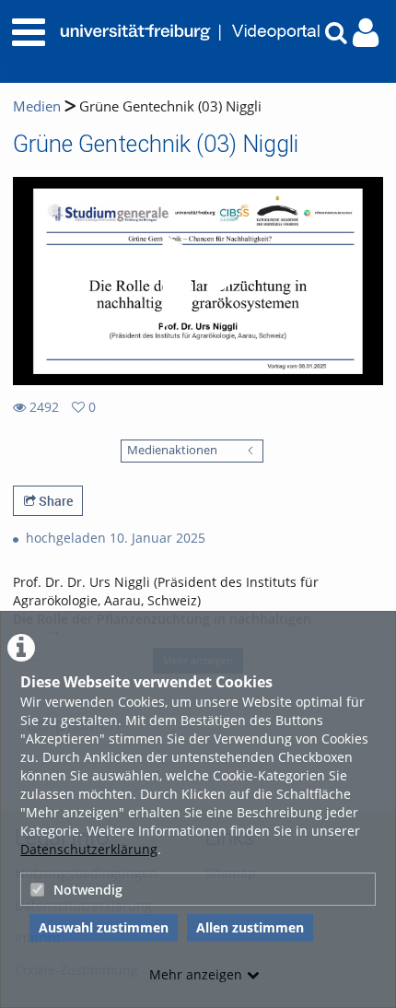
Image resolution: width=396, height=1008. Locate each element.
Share (54, 501)
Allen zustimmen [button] (250, 927)
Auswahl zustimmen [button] (104, 927)
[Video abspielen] (198, 281)
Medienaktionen (172, 450)
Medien (37, 106)
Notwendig (87, 889)
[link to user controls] (365, 32)
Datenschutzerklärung (88, 849)
